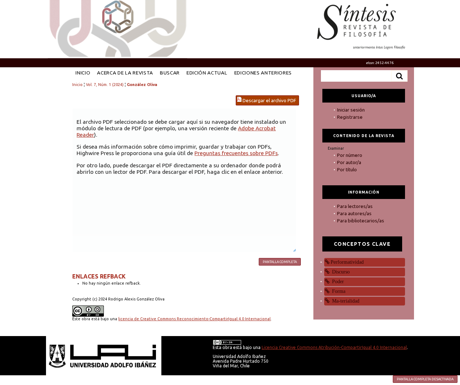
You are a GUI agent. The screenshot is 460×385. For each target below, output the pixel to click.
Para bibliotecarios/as (360, 220)
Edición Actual (207, 73)
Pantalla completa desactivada (425, 379)
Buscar (170, 73)
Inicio (82, 73)
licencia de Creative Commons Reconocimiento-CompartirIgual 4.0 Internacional (194, 319)
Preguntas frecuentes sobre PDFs (236, 153)
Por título (347, 169)
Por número (349, 155)
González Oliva (142, 84)
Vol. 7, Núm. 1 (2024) (105, 84)
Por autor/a (349, 162)
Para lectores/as (355, 206)
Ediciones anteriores (263, 73)
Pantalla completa (280, 262)
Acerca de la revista (125, 73)
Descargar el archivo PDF (269, 100)
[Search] (399, 76)
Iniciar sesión (351, 110)
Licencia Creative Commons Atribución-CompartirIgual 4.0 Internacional (334, 347)
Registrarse (350, 117)
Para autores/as (354, 213)
